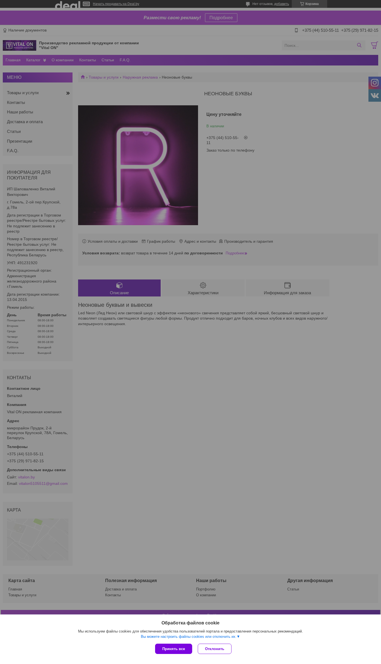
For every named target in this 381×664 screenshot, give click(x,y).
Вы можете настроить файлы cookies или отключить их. (189, 636)
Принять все (173, 649)
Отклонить (214, 649)
